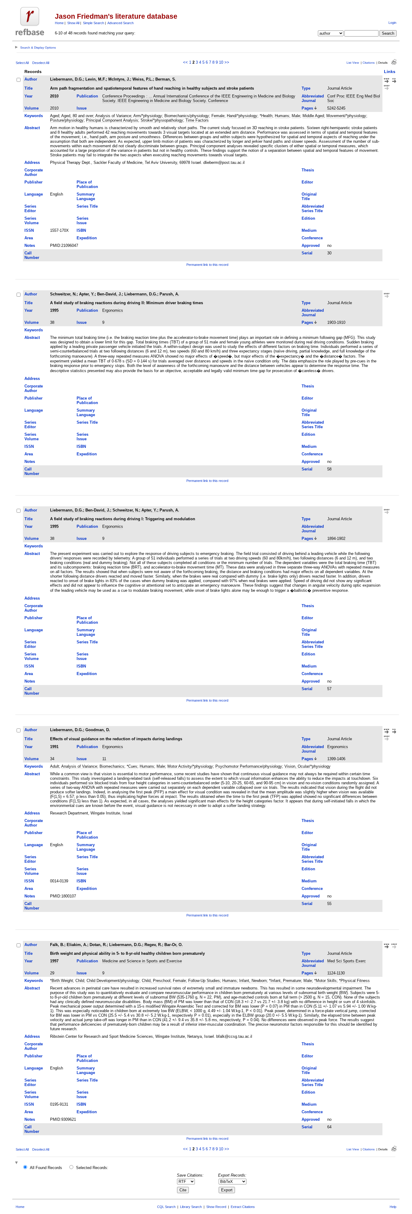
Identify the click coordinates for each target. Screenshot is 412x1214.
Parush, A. (169, 294)
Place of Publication (87, 184)
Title (28, 88)
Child (79, 980)
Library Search (191, 1207)
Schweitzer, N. (63, 294)
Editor (307, 182)
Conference (312, 238)
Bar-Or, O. (173, 944)
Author (30, 79)
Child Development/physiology (113, 980)
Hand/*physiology (242, 115)
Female (217, 115)
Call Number (31, 255)
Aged (54, 115)
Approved (311, 245)
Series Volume (31, 220)
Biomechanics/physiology (186, 115)
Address (32, 162)
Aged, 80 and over (77, 115)
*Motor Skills (325, 980)
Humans (282, 115)
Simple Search (93, 23)
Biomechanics (112, 766)
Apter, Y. (87, 294)
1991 (54, 746)
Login (392, 22)
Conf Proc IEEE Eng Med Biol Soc (353, 98)
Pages (307, 108)
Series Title (87, 206)
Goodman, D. (97, 730)
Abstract (32, 128)
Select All (22, 63)
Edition (308, 218)
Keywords (33, 115)
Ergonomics (112, 310)
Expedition (87, 238)
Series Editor (30, 208)
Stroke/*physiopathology (162, 120)
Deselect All (40, 63)
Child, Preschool (156, 980)
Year (28, 96)
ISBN (81, 230)
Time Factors (197, 120)
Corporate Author (33, 172)
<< (185, 62)
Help (393, 1207)
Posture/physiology (67, 120)
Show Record (216, 1207)
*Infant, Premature (285, 980)
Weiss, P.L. (142, 79)
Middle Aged (313, 115)
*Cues (132, 766)
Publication (87, 96)
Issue (82, 108)
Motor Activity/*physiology (190, 766)
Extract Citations (243, 1207)
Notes (29, 245)
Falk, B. (57, 944)
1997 (54, 961)
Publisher (33, 182)
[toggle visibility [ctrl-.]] (17, 1163)
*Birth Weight (61, 980)
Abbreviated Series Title (313, 208)
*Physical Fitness (354, 980)
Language (33, 194)
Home (59, 23)
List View (353, 62)
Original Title (309, 196)
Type (306, 88)
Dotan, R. (98, 944)
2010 (54, 96)
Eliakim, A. (77, 944)
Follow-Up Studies (204, 980)
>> (226, 62)
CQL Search (166, 1207)
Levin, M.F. (95, 79)
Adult (54, 766)
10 (221, 62)
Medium (309, 230)
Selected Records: (92, 1167)
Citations (369, 62)
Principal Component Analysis (112, 120)
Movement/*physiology (346, 115)
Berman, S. (165, 79)
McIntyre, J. (119, 79)
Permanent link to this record (207, 264)
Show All (73, 23)
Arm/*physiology (147, 115)
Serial (307, 253)
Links (389, 71)
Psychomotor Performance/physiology (248, 766)
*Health (266, 115)
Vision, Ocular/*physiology (307, 766)
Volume (31, 108)
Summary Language (86, 196)
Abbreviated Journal (313, 98)
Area (28, 238)
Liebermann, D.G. (66, 79)
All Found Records (46, 1167)
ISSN (29, 230)
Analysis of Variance (113, 115)
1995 (54, 310)
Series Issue (82, 220)
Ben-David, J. (109, 294)
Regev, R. (153, 944)
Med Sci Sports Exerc (346, 961)
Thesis (308, 170)
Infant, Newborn (253, 980)
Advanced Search (120, 23)
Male (296, 115)
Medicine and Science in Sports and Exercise (142, 961)
